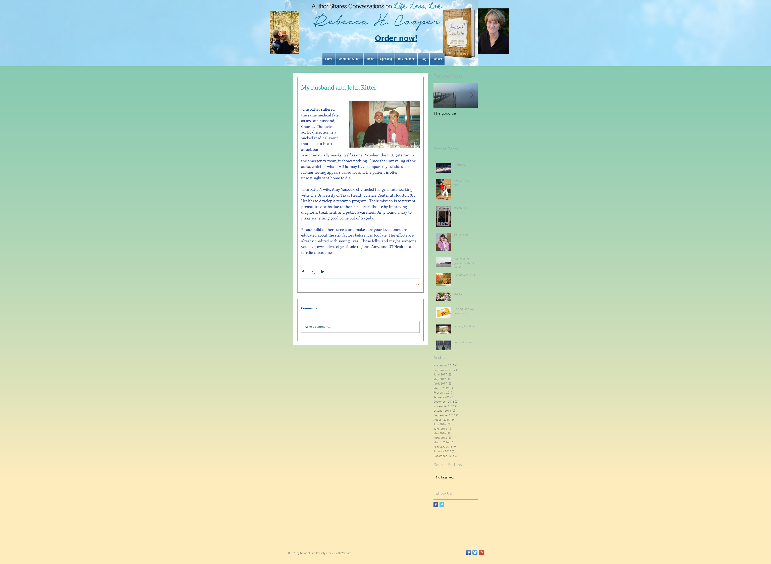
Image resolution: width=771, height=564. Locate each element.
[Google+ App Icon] (481, 552)
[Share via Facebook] (303, 272)
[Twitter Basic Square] (442, 504)
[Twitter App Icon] (474, 552)
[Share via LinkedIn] (323, 272)
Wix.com (346, 553)
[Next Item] (471, 95)
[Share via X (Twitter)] (313, 272)
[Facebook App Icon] (468, 552)
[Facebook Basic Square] (435, 504)
